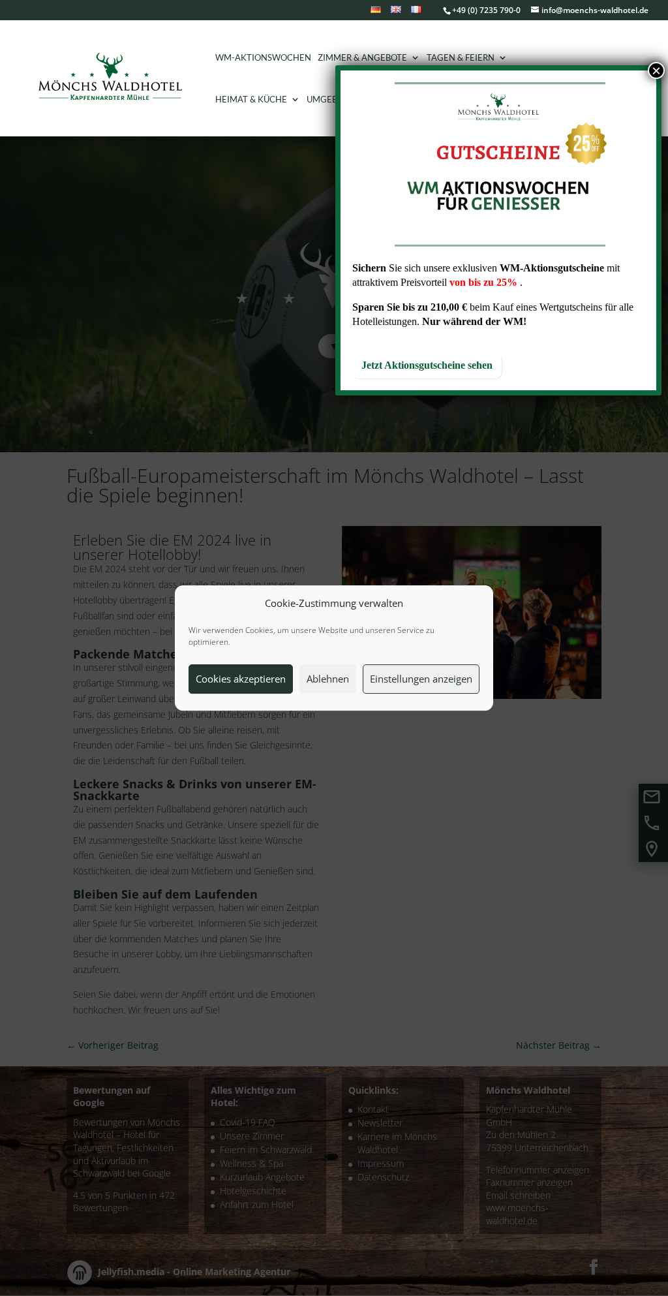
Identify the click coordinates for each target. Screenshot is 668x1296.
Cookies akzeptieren (241, 678)
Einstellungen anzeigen (421, 678)
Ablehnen (328, 678)
